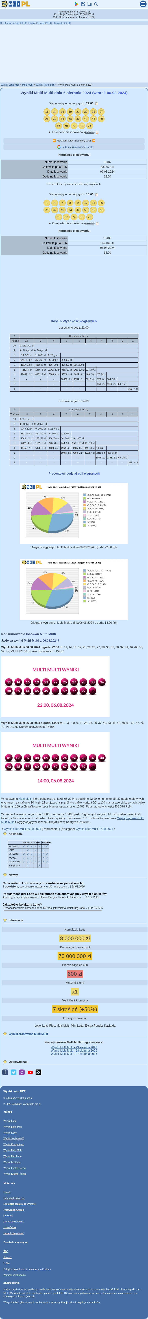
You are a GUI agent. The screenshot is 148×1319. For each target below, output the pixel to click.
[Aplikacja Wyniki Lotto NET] (76, 5)
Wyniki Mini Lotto (12, 1156)
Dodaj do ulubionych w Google (77, 147)
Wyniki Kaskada (11, 1162)
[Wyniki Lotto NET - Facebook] (5, 1073)
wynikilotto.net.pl (32, 1104)
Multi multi (27, 84)
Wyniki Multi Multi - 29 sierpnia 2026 (74, 1047)
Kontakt (7, 1257)
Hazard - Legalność (13, 1233)
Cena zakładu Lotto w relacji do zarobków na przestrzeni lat (43, 883)
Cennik (7, 1192)
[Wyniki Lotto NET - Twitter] (13, 1073)
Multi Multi (25, 798)
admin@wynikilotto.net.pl (19, 1098)
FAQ (5, 1251)
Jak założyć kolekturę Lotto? (22, 904)
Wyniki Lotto (9, 1121)
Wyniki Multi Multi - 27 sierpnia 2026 (74, 1053)
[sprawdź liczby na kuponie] (82, 5)
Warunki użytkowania (14, 1275)
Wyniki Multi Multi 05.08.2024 (22, 828)
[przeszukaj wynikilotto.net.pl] (95, 5)
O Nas (6, 1263)
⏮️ (54, 140)
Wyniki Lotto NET (10, 84)
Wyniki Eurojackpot (13, 1144)
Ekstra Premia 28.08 (20, 23)
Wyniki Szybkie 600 (13, 1138)
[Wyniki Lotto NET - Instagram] (22, 1073)
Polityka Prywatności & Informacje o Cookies (27, 1269)
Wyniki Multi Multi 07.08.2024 (94, 828)
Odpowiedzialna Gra (13, 1198)
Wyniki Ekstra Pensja (14, 1168)
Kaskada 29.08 (42, 23)
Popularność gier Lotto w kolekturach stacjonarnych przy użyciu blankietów (54, 893)
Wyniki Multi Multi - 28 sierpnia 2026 (74, 1050)
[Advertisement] (74, 54)
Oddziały (8, 1215)
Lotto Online (9, 1227)
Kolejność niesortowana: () (75, 132)
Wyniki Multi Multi (12, 1150)
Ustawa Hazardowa (13, 1221)
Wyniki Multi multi (45, 84)
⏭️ (93, 140)
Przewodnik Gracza (13, 1209)
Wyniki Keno (10, 1132)
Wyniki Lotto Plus (12, 1126)
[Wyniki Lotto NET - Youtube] (30, 1073)
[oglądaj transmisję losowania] (89, 5)
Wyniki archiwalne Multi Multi (28, 1033)
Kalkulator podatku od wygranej (19, 1203)
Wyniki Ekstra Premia (14, 1173)
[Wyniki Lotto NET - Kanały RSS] (38, 1073)
